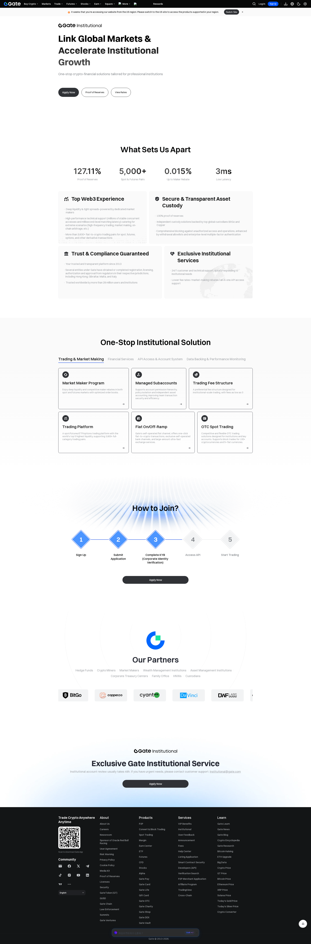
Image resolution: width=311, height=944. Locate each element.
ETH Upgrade (224, 856)
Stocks (143, 867)
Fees (181, 845)
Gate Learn (223, 823)
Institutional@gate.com (225, 771)
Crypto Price (224, 867)
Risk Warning (107, 854)
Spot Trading (146, 834)
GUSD (103, 898)
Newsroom (106, 834)
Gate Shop (144, 911)
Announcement (186, 840)
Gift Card (144, 895)
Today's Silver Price (227, 906)
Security (104, 887)
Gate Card (144, 884)
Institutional (184, 829)
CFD (141, 862)
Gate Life (144, 889)
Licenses (105, 881)
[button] (155, 933)
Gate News (223, 829)
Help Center (184, 851)
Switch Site (231, 12)
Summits (104, 914)
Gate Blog (222, 834)
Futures (143, 856)
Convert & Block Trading (152, 829)
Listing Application (188, 856)
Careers (104, 829)
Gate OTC (144, 900)
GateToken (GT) (108, 892)
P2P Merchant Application (192, 878)
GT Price (222, 873)
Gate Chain (106, 903)
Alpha (142, 873)
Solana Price (224, 895)
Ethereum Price (225, 884)
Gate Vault (145, 922)
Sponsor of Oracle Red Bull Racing (114, 842)
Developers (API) (187, 867)
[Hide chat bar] (196, 932)
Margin (142, 840)
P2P (141, 823)
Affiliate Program (187, 884)
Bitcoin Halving (225, 851)
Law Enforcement (109, 909)
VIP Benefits (185, 823)
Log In (262, 3)
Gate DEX (144, 917)
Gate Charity (146, 906)
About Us (105, 823)
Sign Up (273, 4)
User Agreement (109, 848)
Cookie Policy (107, 865)
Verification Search (188, 873)
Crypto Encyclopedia (228, 840)
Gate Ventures (108, 920)
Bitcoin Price (224, 878)
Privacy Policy (107, 859)
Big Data (222, 862)
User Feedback (186, 834)
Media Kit (105, 870)
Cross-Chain (185, 895)
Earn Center (145, 845)
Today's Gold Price (227, 900)
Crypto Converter (226, 911)
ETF (141, 851)
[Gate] (12, 4)
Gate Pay (144, 878)
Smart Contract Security (191, 862)
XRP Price (222, 889)
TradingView (185, 889)
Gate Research (225, 845)
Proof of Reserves (110, 876)
